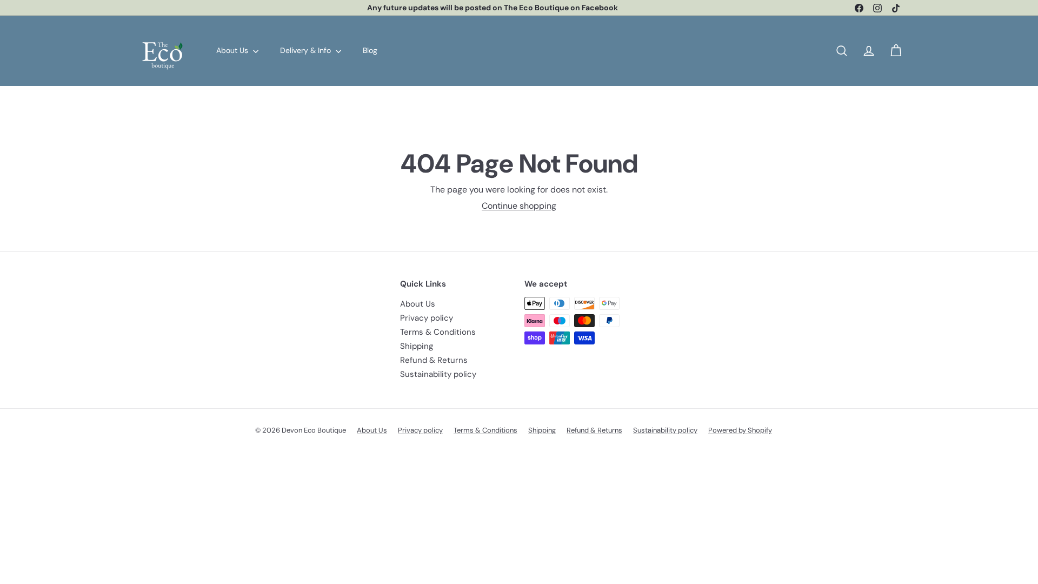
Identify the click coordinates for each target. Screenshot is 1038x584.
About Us (233, 50)
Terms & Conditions (438, 332)
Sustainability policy (438, 374)
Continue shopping (519, 205)
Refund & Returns (434, 360)
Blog (370, 50)
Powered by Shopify (740, 430)
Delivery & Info (306, 50)
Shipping (416, 346)
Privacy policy (426, 318)
